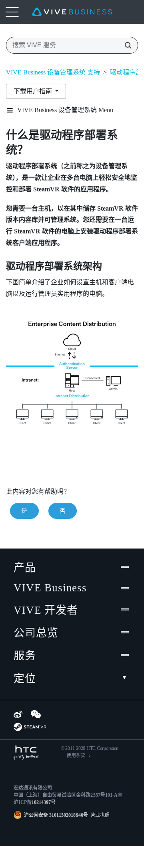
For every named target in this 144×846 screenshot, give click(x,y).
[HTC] (26, 753)
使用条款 (75, 755)
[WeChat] (36, 714)
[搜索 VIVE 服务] (126, 45)
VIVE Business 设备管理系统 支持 (53, 72)
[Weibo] (18, 714)
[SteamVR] (30, 727)
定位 (25, 679)
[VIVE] (72, 12)
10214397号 (44, 802)
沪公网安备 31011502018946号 (56, 815)
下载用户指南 (34, 91)
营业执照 (99, 815)
